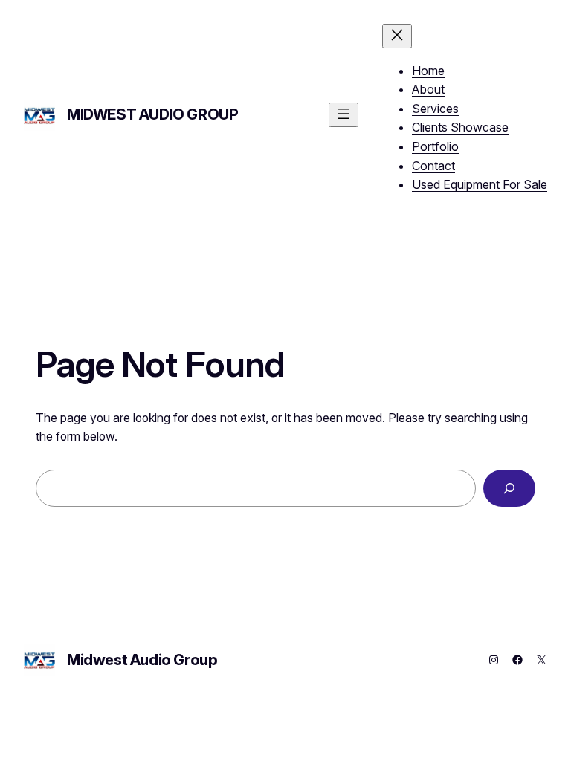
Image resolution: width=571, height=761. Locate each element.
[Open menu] (343, 115)
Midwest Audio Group (152, 114)
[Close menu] (397, 36)
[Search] (509, 488)
